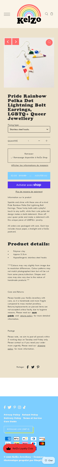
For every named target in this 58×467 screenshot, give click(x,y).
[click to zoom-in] (49, 42)
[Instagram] (19, 407)
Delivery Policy (12, 418)
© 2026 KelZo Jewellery (17, 457)
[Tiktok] (24, 407)
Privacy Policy (12, 415)
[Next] (15, 41)
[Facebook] (5, 407)
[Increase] (46, 141)
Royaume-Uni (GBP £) (18, 429)
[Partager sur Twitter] (32, 367)
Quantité (13, 141)
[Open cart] (51, 14)
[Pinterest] (14, 407)
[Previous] (8, 41)
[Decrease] (39, 141)
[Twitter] (9, 407)
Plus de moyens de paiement (29, 191)
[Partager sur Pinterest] (38, 367)
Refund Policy (30, 415)
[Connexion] (46, 14)
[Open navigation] (8, 14)
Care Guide (10, 422)
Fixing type (13, 125)
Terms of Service (32, 418)
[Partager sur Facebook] (27, 367)
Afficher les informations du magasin (29, 165)
